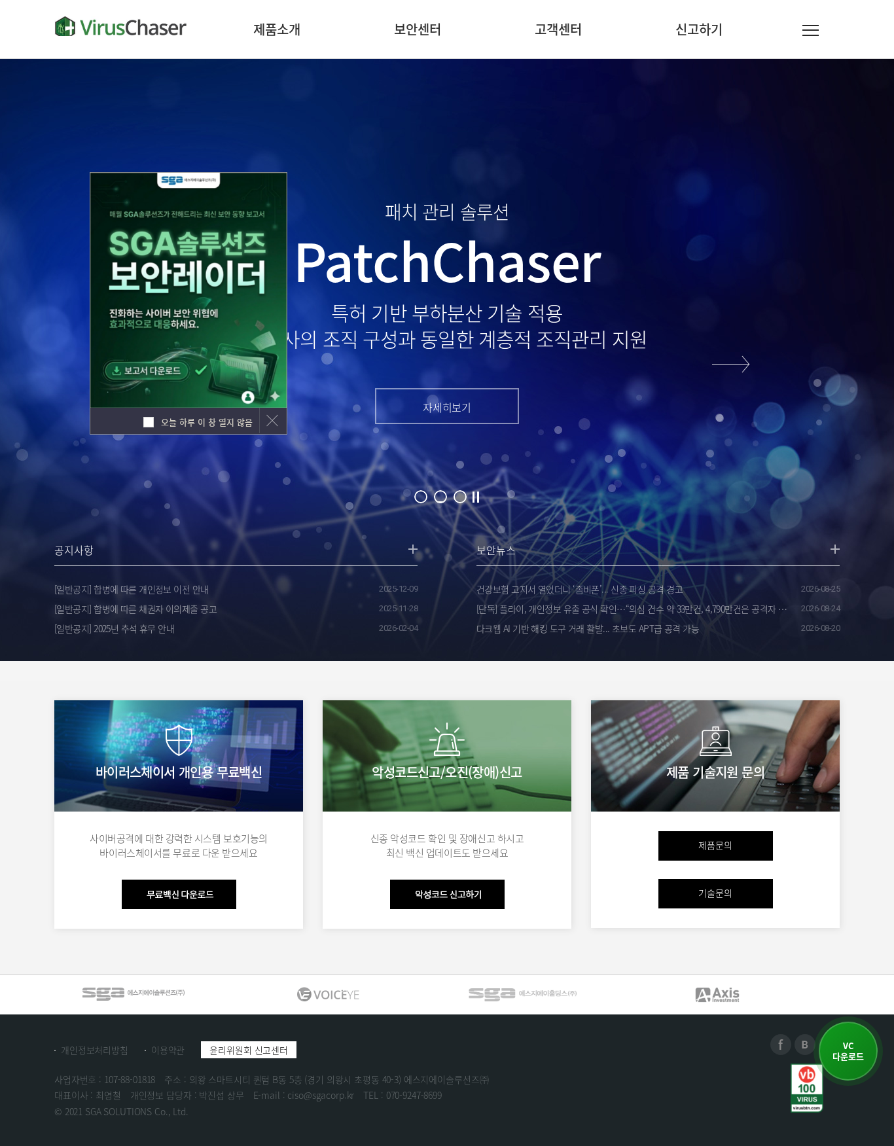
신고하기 (699, 29)
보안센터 (417, 29)
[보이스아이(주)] (133, 994)
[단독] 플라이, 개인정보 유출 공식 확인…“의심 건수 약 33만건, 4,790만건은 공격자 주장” (633, 608)
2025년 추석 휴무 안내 (114, 628)
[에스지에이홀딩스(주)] (328, 994)
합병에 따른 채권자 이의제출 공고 (135, 608)
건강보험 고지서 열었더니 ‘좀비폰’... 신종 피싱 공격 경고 (579, 589)
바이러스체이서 (120, 26)
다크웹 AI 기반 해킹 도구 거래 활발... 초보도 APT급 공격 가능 (587, 628)
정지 (476, 496)
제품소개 (276, 29)
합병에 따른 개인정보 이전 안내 (131, 589)
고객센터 (558, 29)
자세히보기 (447, 407)
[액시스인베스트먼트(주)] (522, 994)
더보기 (413, 549)
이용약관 (168, 1049)
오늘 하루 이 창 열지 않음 (205, 422)
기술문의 (715, 892)
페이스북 (780, 1044)
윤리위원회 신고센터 (248, 1049)
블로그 (805, 1044)
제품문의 (715, 844)
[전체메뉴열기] (810, 33)
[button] (731, 364)
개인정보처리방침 (94, 1049)
